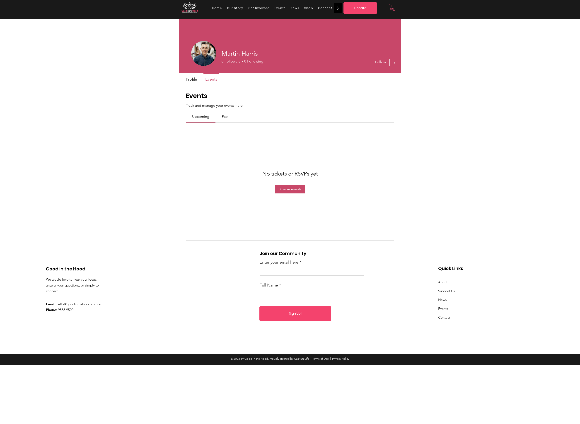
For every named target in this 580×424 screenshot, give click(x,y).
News (442, 300)
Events (443, 308)
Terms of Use (320, 358)
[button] (392, 8)
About (442, 282)
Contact (444, 317)
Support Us (446, 291)
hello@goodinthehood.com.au (79, 304)
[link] (200, 116)
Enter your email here (279, 262)
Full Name (269, 285)
